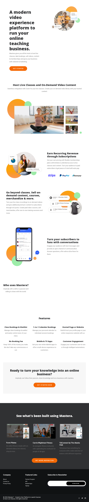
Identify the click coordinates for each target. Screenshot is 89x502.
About (25, 3)
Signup (27, 485)
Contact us (6, 481)
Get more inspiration (44, 460)
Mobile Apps (28, 483)
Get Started (18, 68)
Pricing (32, 3)
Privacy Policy (7, 483)
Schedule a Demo (61, 3)
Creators (40, 3)
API (26, 481)
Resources (50, 3)
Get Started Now (44, 385)
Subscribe (75, 483)
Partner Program (30, 479)
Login (72, 3)
